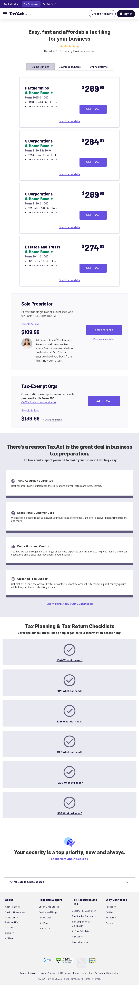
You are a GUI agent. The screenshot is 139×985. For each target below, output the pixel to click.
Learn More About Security (69, 859)
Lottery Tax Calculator (84, 910)
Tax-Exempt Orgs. (40, 386)
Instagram (111, 917)
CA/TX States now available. (38, 402)
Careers (9, 927)
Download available (69, 121)
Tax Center (77, 936)
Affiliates (10, 938)
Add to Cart (93, 109)
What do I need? (70, 660)
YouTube (110, 922)
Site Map (43, 922)
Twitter (109, 912)
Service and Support (49, 912)
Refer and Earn (12, 922)
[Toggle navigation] (6, 13)
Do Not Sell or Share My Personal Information (96, 972)
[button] (48, 960)
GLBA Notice (64, 972)
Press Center (11, 917)
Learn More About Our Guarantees (69, 603)
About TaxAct (12, 906)
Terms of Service (28, 972)
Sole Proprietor (37, 304)
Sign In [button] (128, 14)
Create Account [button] (102, 14)
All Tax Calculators (82, 931)
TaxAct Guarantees (15, 912)
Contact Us (45, 928)
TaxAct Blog (45, 917)
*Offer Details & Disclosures (26, 881)
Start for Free (104, 330)
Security (9, 932)
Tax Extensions (80, 942)
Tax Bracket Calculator (84, 916)
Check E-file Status (49, 906)
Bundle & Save (30, 324)
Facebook (111, 906)
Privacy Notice (47, 972)
